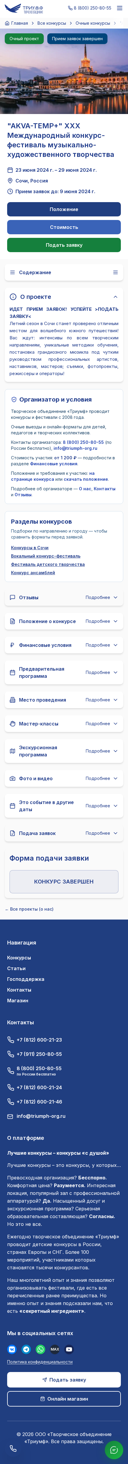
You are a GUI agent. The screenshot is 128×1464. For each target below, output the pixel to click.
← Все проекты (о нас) (29, 909)
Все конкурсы (52, 23)
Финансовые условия (53, 463)
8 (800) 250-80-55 (83, 442)
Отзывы (23, 494)
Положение (64, 209)
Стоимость (64, 227)
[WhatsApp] (40, 1349)
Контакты (104, 488)
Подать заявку (64, 245)
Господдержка (25, 979)
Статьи (16, 968)
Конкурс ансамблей (33, 572)
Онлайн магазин (67, 1399)
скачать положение (86, 479)
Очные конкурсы (93, 23)
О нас (85, 488)
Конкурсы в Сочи (30, 547)
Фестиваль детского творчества (48, 564)
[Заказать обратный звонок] (13, 1448)
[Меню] (120, 8)
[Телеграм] (26, 1349)
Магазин (17, 1000)
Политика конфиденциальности (40, 1361)
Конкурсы (19, 958)
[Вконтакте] (12, 1349)
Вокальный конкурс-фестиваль (45, 555)
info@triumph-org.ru (75, 448)
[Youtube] (69, 1349)
